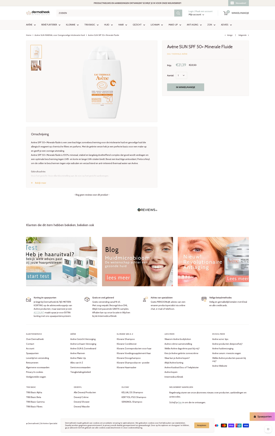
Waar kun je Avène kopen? (177, 358)
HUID (106, 24)
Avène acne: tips (220, 339)
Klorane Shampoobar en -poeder (133, 362)
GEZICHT (137, 24)
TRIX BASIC (89, 24)
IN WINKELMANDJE (185, 87)
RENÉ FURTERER (49, 24)
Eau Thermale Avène (177, 54)
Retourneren (32, 362)
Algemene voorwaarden (37, 367)
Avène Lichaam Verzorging (83, 343)
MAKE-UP (173, 24)
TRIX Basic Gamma (35, 401)
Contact (30, 343)
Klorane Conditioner (127, 343)
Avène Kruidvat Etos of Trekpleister (182, 367)
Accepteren (201, 425)
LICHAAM (155, 24)
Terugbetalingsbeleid (80, 372)
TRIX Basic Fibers (34, 406)
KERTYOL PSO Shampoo (134, 397)
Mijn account (195, 14)
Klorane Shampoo (126, 339)
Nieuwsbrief (241, 3)
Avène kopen (171, 372)
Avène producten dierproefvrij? (227, 343)
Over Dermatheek (35, 339)
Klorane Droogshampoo (129, 358)
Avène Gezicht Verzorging (82, 339)
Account (30, 348)
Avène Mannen (77, 353)
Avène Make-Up (78, 358)
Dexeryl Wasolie (82, 406)
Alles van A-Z (76, 362)
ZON (209, 24)
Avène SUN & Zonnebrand (83, 348)
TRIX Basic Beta (33, 397)
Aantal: (170, 75)
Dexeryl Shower (81, 401)
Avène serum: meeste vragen (226, 353)
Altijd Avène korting (174, 362)
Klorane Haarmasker (126, 367)
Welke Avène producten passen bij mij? (229, 360)
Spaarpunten (32, 353)
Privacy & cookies (34, 372)
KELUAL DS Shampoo (132, 392)
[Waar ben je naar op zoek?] (178, 13)
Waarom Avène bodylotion (178, 339)
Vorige (230, 35)
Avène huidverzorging (222, 348)
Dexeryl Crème (81, 397)
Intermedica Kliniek (174, 376)
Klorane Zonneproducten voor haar (134, 348)
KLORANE (70, 24)
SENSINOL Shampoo (132, 401)
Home (28, 35)
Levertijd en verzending (37, 358)
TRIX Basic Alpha (34, 392)
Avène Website (219, 365)
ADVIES (224, 24)
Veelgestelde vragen (36, 376)
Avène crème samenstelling (178, 343)
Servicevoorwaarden (80, 367)
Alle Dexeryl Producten (85, 392)
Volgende (242, 35)
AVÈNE (29, 24)
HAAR (121, 24)
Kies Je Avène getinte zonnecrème (181, 353)
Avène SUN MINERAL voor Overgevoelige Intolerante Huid (60, 35)
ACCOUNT (39, 312)
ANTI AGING (192, 24)
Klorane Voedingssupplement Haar (134, 353)
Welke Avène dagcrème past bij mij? (182, 348)
